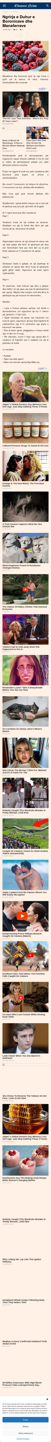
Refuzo (25, 1426)
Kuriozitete (14, 12)
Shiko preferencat (25, 1433)
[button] (47, 1399)
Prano (25, 1419)
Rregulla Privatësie (23, 1439)
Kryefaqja (5, 12)
